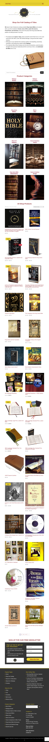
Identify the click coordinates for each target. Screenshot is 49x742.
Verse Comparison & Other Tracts (13, 719)
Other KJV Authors (10, 717)
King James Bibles (10, 713)
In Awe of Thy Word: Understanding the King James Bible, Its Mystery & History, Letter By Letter (35, 680)
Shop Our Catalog (10, 676)
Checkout (8, 694)
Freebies (8, 683)
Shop (7, 690)
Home (7, 674)
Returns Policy (9, 699)
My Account (8, 697)
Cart (7, 692)
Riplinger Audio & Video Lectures (13, 710)
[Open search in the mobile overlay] (24, 72)
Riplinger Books (9, 708)
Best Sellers (8, 706)
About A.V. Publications (11, 678)
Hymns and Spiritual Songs (12, 724)
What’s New (8, 715)
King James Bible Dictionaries (12, 722)
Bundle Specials (9, 726)
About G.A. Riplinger (10, 681)
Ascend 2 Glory (32, 738)
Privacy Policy (38, 738)
